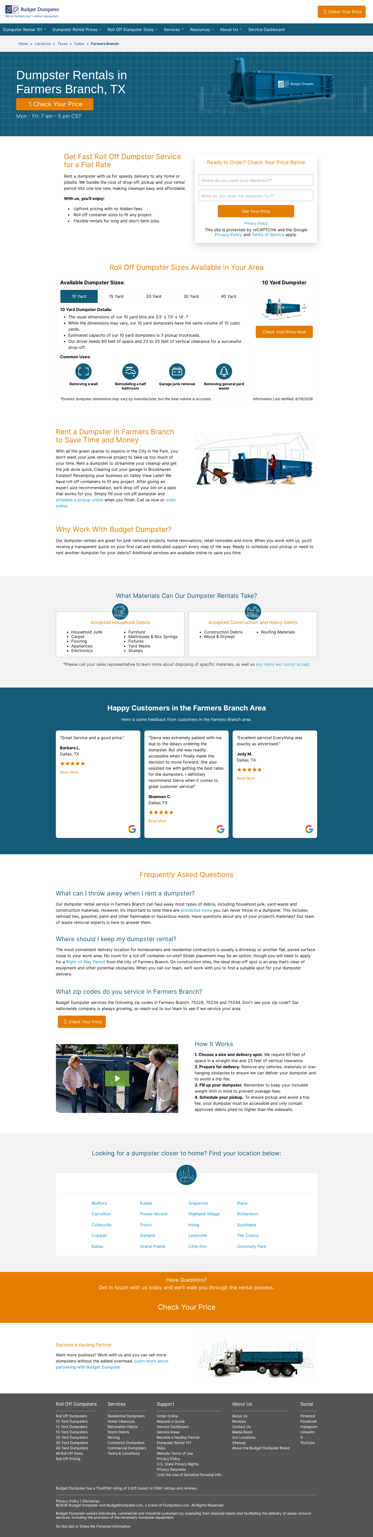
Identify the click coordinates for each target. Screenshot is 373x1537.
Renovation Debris (123, 1426)
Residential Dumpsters (126, 1416)
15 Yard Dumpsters (72, 1432)
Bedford (99, 1203)
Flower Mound (153, 1213)
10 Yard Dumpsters (72, 1421)
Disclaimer (90, 1501)
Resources (200, 29)
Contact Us (241, 1426)
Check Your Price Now (284, 331)
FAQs (161, 1448)
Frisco (146, 1224)
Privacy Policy (256, 223)
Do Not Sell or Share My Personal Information (93, 1526)
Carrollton (101, 1213)
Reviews (239, 1421)
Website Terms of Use (175, 1453)
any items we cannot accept (283, 664)
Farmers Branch (105, 43)
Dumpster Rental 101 (22, 29)
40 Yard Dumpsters (72, 1448)
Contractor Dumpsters (126, 1442)
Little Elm (198, 1246)
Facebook (308, 1421)
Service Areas (168, 1432)
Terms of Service (268, 234)
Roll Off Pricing (68, 1458)
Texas (62, 43)
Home (23, 43)
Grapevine (198, 1203)
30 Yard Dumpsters (72, 1442)
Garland (147, 1235)
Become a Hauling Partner (178, 1437)
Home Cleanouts (121, 1421)
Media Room (242, 1432)
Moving (114, 1437)
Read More (69, 772)
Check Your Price (345, 11)
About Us (229, 29)
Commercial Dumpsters (127, 1448)
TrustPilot (104, 1488)
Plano (242, 1203)
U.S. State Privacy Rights (177, 1464)
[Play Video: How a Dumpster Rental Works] (117, 1078)
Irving (194, 1224)
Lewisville (198, 1235)
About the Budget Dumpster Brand (261, 1448)
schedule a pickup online (79, 499)
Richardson (247, 1213)
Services (172, 29)
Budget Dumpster (83, 1505)
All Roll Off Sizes (69, 1453)
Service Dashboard (266, 29)
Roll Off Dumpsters (71, 1416)
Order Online (167, 1416)
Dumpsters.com (176, 1505)
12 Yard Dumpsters (71, 1426)
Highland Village (204, 1213)
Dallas (79, 43)
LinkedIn (307, 1432)
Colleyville (101, 1224)
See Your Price (256, 211)
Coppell (99, 1235)
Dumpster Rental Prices (75, 29)
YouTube (307, 1442)
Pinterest (307, 1416)
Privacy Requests (171, 1469)
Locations (43, 43)
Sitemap (239, 1442)
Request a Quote (171, 1421)
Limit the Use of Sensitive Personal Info (189, 1474)
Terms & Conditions (124, 1453)
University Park (251, 1246)
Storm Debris (118, 1432)
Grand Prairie (152, 1246)
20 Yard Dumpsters (72, 1437)
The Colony (248, 1235)
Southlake (246, 1224)
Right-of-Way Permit (85, 961)
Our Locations (243, 1437)
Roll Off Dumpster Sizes (131, 29)
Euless (146, 1203)
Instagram (308, 1426)
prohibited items (196, 910)
